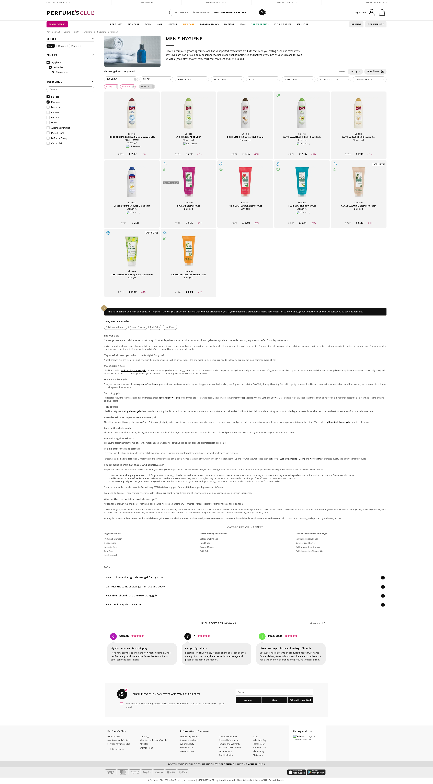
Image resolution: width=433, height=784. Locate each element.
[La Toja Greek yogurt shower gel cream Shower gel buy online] (131, 216)
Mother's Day (259, 747)
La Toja (274, 458)
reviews (216, 623)
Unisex (62, 45)
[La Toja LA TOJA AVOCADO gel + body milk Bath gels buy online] (302, 147)
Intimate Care (110, 547)
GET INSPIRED (182, 12)
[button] (121, 749)
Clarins (302, 458)
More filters (373, 71)
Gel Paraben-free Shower (308, 547)
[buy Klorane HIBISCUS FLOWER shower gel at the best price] (245, 185)
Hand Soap (170, 327)
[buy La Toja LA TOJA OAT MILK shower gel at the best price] (358, 116)
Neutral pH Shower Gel (307, 538)
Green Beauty (260, 24)
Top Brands (54, 81)
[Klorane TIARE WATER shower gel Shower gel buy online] (302, 216)
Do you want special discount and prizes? (216, 764)
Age (251, 79)
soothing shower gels (169, 397)
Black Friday (258, 751)
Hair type (291, 79)
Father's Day (259, 743)
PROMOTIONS (203, 12)
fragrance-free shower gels (149, 384)
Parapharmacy (209, 24)
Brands (356, 24)
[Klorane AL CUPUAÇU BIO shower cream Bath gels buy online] (358, 216)
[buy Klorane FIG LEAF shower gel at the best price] (188, 185)
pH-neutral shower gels (338, 422)
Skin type (220, 79)
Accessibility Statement (230, 747)
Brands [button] (121, 79)
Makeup (172, 24)
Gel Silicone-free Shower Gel (309, 551)
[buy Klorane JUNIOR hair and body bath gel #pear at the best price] (132, 254)
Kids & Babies (282, 24)
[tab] (121, 79)
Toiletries (77, 31)
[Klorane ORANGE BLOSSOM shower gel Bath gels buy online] (188, 285)
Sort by (354, 71)
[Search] (262, 12)
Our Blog (144, 736)
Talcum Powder (137, 327)
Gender (51, 38)
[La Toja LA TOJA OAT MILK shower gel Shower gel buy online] (358, 147)
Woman (75, 45)
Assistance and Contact (59, 2)
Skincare (134, 24)
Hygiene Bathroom (113, 538)
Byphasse (284, 458)
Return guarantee (287, 2)
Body (148, 24)
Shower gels (89, 31)
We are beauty (187, 743)
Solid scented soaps (115, 327)
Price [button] (146, 79)
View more (315, 623)
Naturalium (315, 458)
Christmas (258, 755)
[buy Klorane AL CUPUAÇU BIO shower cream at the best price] (358, 185)
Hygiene (229, 24)
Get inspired (376, 24)
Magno (293, 458)
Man (243, 24)
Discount (184, 79)
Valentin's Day (259, 740)
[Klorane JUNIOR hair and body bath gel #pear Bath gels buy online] (131, 285)
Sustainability (186, 747)
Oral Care (108, 551)
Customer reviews (188, 740)
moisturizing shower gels (133, 370)
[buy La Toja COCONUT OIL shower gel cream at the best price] (245, 116)
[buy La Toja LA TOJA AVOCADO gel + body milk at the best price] (302, 116)
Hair (159, 24)
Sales (255, 736)
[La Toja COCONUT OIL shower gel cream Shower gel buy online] (245, 147)
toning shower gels (131, 411)
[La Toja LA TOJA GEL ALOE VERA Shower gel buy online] (188, 147)
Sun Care (189, 24)
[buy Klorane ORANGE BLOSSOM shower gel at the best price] (188, 254)
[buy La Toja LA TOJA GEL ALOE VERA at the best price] (188, 116)
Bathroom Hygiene (209, 538)
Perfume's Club (53, 31)
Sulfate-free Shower (305, 543)
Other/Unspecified (300, 700)
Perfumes (116, 24)
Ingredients (364, 79)
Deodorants (110, 543)
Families (52, 55)
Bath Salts (154, 327)
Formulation (329, 79)
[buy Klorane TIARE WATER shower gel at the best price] (302, 185)
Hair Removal (110, 555)
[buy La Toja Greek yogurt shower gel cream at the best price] (132, 185)
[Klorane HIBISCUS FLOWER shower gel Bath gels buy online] (245, 216)
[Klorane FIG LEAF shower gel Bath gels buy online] (188, 216)
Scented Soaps (207, 547)
